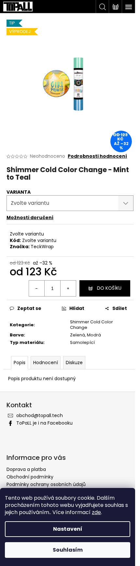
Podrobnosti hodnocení (97, 156)
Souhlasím (68, 550)
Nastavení (67, 529)
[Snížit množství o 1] (37, 288)
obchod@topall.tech (39, 415)
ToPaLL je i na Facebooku (44, 423)
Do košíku (109, 288)
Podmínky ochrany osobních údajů (46, 484)
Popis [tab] (19, 362)
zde (96, 512)
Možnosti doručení (30, 217)
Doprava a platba (26, 469)
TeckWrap (42, 246)
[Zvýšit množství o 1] (68, 288)
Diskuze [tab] (74, 362)
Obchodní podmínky (30, 477)
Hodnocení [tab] (45, 362)
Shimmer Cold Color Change (91, 325)
